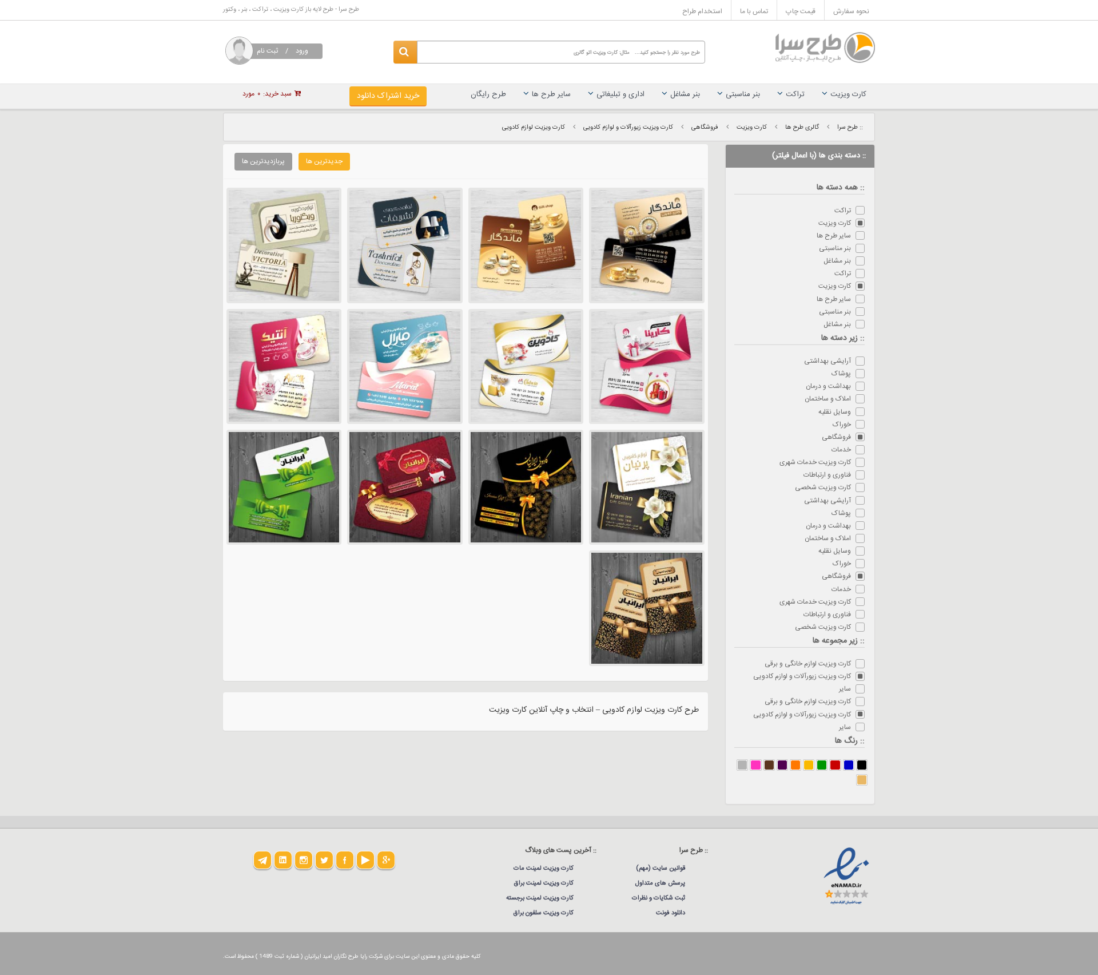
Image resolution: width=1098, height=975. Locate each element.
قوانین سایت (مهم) (660, 868)
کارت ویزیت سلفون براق (544, 913)
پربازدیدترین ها (263, 161)
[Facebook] (344, 860)
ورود (302, 51)
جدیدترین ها (324, 161)
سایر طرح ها (551, 94)
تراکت (795, 94)
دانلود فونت (670, 913)
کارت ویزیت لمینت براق (544, 883)
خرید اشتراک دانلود (388, 96)
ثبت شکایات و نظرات (658, 898)
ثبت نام (267, 51)
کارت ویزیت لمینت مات (544, 868)
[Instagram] (303, 860)
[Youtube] (365, 860)
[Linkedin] (283, 860)
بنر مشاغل (685, 94)
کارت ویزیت (848, 94)
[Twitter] (324, 860)
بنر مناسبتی (743, 94)
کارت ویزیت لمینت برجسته (540, 898)
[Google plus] (386, 860)
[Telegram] (262, 860)
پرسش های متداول (660, 883)
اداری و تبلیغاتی (620, 94)
